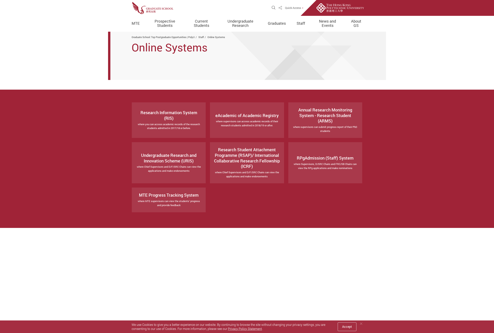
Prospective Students (165, 23)
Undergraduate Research (240, 23)
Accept (347, 327)
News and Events (327, 23)
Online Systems (216, 37)
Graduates (277, 23)
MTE (136, 23)
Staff (301, 23)
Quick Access (293, 7)
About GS (356, 23)
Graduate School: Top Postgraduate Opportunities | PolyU (163, 37)
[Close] (361, 323)
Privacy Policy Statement (245, 329)
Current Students (201, 23)
